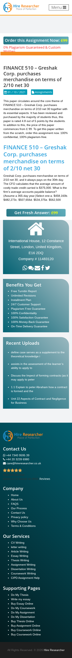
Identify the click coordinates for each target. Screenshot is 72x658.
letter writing (18, 547)
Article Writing (19, 551)
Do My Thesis (19, 594)
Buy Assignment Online (25, 625)
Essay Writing (19, 555)
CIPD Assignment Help (25, 577)
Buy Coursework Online (26, 630)
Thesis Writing (20, 560)
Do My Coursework (23, 608)
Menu (57, 7)
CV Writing (17, 542)
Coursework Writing (23, 573)
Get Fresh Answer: (36, 212)
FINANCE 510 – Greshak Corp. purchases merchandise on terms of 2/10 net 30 (35, 157)
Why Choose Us (21, 521)
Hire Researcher (54, 650)
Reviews (44, 479)
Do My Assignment (23, 612)
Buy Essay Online (22, 603)
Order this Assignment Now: (36, 40)
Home (15, 495)
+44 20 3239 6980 (17, 459)
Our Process (19, 508)
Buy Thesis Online (22, 621)
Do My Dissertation (23, 616)
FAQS (14, 503)
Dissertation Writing (23, 569)
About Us (17, 499)
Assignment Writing (23, 564)
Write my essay (20, 599)
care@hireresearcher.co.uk (24, 463)
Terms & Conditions (23, 525)
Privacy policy (19, 517)
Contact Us (18, 512)
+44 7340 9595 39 (17, 455)
